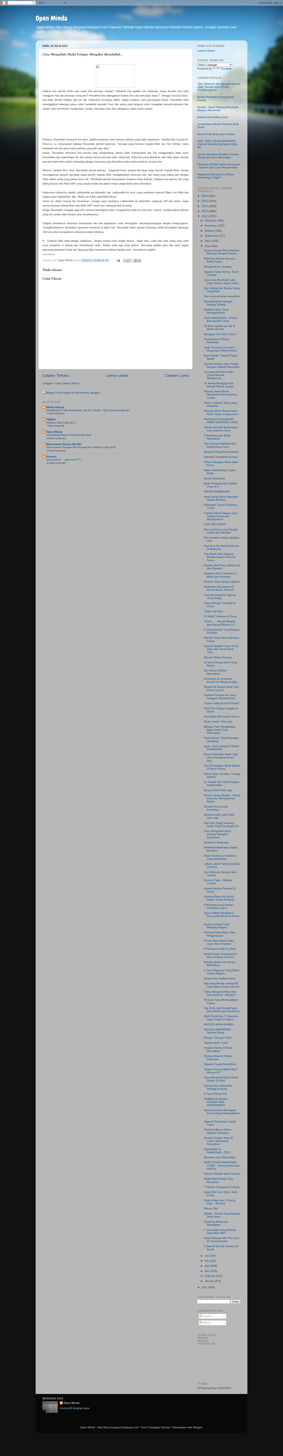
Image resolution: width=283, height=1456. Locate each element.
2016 (205, 196)
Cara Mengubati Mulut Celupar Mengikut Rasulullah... (217, 834)
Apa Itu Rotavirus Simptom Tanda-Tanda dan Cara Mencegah (218, 156)
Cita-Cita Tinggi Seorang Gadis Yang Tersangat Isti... (222, 825)
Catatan (207, 1316)
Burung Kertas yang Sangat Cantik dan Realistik (221, 531)
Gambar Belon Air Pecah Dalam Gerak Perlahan (219, 898)
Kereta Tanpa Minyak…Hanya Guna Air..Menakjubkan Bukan (222, 798)
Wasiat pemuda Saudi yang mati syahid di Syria (220, 429)
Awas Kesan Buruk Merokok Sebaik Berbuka (221, 498)
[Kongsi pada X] (132, 261)
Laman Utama (206, 50)
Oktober (210, 230)
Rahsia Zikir (211, 1208)
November (211, 225)
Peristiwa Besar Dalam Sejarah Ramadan (217, 1131)
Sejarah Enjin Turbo (216, 1042)
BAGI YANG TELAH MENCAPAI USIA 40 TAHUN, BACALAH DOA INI (217, 144)
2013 (205, 211)
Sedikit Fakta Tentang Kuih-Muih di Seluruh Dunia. (221, 956)
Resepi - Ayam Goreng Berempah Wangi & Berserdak (218, 109)
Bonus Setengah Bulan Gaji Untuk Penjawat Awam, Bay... (220, 757)
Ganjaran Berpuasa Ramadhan (216, 1223)
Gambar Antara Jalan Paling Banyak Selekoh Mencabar (221, 365)
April (208, 1265)
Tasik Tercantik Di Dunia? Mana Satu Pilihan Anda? (220, 349)
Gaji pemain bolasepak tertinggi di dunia (218, 1087)
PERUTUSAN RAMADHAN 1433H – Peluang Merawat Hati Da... (221, 1165)
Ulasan (206, 1322)
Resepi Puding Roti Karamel (221, 451)
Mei (207, 1260)
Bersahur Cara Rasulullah (219, 1157)
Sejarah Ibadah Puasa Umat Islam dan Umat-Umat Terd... (221, 649)
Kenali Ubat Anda (214, 478)
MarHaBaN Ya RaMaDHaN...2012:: (217, 1151)
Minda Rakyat (55, 407)
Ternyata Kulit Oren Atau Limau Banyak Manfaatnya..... (219, 375)
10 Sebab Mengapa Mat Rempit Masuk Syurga (219, 385)
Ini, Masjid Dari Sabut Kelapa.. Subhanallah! (222, 784)
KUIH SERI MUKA (215, 524)
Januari (209, 1281)
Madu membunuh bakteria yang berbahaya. (220, 857)
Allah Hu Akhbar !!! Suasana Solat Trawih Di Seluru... (221, 1018)
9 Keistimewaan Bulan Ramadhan (217, 437)
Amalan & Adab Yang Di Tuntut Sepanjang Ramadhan (218, 1141)
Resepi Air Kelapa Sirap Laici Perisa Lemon (221, 688)
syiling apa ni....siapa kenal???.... (65, 459)
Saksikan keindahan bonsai (220, 456)
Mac (208, 1271)
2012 (205, 216)
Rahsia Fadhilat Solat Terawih (222, 1173)
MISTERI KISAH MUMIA (218, 1024)
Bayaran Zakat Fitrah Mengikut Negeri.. (217, 926)
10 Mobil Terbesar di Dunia (220, 616)
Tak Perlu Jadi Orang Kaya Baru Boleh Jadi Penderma (221, 1010)
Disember (211, 220)
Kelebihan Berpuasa (216, 842)
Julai (208, 246)
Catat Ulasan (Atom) (67, 383)
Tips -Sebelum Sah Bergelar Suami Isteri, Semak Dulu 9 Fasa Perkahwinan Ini (218, 86)
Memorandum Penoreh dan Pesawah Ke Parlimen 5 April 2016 (81, 447)
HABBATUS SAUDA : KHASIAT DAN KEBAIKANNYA (216, 1102)
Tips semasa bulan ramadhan (222, 296)
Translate (226, 68)
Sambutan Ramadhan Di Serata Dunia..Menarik (219, 588)
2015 (205, 201)
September (212, 235)
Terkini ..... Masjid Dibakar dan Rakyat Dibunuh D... (220, 623)
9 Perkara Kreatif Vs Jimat (220, 948)
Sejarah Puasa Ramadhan (220, 1064)
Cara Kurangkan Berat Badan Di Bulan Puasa (222, 767)
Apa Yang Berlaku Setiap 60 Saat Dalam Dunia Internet (221, 985)
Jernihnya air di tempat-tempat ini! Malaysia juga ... (222, 680)
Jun (207, 1255)
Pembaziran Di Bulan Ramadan (216, 341)
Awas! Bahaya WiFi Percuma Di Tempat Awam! (221, 1240)
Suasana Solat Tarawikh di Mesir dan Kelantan (220, 575)
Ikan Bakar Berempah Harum (221, 716)
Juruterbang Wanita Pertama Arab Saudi (68, 435)
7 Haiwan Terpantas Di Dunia (221, 1187)
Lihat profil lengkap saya (74, 1408)
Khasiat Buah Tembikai (218, 266)
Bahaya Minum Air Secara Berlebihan (219, 964)
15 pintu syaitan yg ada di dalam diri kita (219, 327)
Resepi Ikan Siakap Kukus (220, 978)
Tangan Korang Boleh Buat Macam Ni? (220, 1071)
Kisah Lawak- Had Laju (218, 721)
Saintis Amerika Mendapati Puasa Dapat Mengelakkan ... (222, 1113)
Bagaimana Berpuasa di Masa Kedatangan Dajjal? (215, 176)
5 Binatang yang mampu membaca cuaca (219, 906)
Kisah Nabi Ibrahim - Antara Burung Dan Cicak (220, 319)
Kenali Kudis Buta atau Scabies (216, 134)
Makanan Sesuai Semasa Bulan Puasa (219, 260)
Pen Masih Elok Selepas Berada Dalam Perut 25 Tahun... (219, 557)
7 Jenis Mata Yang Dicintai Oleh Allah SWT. (220, 1232)
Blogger (197, 1427)
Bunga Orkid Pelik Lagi (218, 790)
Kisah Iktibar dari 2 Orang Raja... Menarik (219, 1202)
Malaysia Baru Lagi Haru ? (61, 422)
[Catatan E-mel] (118, 260)
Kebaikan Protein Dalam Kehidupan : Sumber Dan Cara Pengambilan (219, 166)
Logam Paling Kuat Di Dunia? (222, 703)
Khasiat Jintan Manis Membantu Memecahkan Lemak (220, 394)
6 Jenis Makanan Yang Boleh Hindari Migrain (221, 972)
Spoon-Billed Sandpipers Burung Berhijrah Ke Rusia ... (221, 916)
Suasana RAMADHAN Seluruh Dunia (217, 1031)
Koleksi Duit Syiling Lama (212, 117)
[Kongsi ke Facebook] (136, 261)
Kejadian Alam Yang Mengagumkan (216, 311)
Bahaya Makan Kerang (218, 657)
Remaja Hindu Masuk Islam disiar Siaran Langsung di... (222, 412)
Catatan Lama (177, 375)
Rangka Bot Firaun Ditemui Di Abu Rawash (222, 567)
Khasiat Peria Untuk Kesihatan (216, 808)
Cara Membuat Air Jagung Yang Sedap (220, 597)
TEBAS (50, 419)
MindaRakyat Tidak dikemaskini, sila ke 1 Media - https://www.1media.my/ (88, 410)
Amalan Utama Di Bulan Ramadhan (218, 1049)
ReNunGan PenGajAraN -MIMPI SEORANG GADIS (221, 421)
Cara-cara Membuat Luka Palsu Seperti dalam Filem (221, 281)
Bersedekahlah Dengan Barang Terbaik (218, 303)
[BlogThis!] (129, 261)
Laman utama (117, 375)
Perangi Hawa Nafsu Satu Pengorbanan (219, 934)
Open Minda (51, 18)
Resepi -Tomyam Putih (218, 1037)
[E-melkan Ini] (125, 261)
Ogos (208, 240)
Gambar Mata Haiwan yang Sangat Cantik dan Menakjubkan (220, 516)
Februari (210, 1276)
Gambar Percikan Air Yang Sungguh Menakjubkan (220, 697)
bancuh (51, 456)
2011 (205, 1287)
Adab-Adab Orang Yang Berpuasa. (218, 1180)
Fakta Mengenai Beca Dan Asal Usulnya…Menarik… (221, 993)
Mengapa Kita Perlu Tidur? (220, 334)
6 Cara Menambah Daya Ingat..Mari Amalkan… (219, 942)
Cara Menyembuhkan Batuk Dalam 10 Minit (221, 1079)
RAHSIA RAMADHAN (216, 491)
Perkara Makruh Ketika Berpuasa (218, 1058)
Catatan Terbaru (55, 375)
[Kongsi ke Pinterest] (140, 261)
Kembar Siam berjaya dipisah (222, 581)
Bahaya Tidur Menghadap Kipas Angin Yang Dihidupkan (219, 729)
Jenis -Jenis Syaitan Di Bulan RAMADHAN (221, 748)
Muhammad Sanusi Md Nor (64, 444)
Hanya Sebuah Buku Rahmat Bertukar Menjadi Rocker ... (222, 252)
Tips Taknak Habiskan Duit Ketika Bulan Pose (220, 445)
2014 (205, 206)
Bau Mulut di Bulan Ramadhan (215, 672)
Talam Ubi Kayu (213, 611)
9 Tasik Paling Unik (215, 1093)
